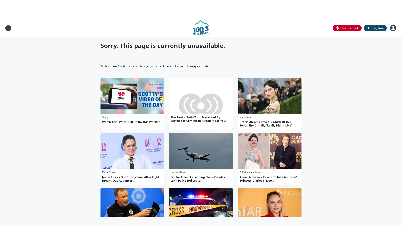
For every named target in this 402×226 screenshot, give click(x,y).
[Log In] (393, 28)
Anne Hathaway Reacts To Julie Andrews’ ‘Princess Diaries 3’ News (268, 178)
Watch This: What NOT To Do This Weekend (132, 122)
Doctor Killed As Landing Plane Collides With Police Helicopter (198, 178)
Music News (245, 117)
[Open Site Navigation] (8, 28)
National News (178, 172)
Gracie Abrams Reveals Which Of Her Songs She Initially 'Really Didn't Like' (265, 123)
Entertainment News (250, 172)
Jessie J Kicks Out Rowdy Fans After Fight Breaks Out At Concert (130, 178)
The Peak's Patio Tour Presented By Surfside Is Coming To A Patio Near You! (198, 119)
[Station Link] (201, 28)
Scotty (105, 117)
